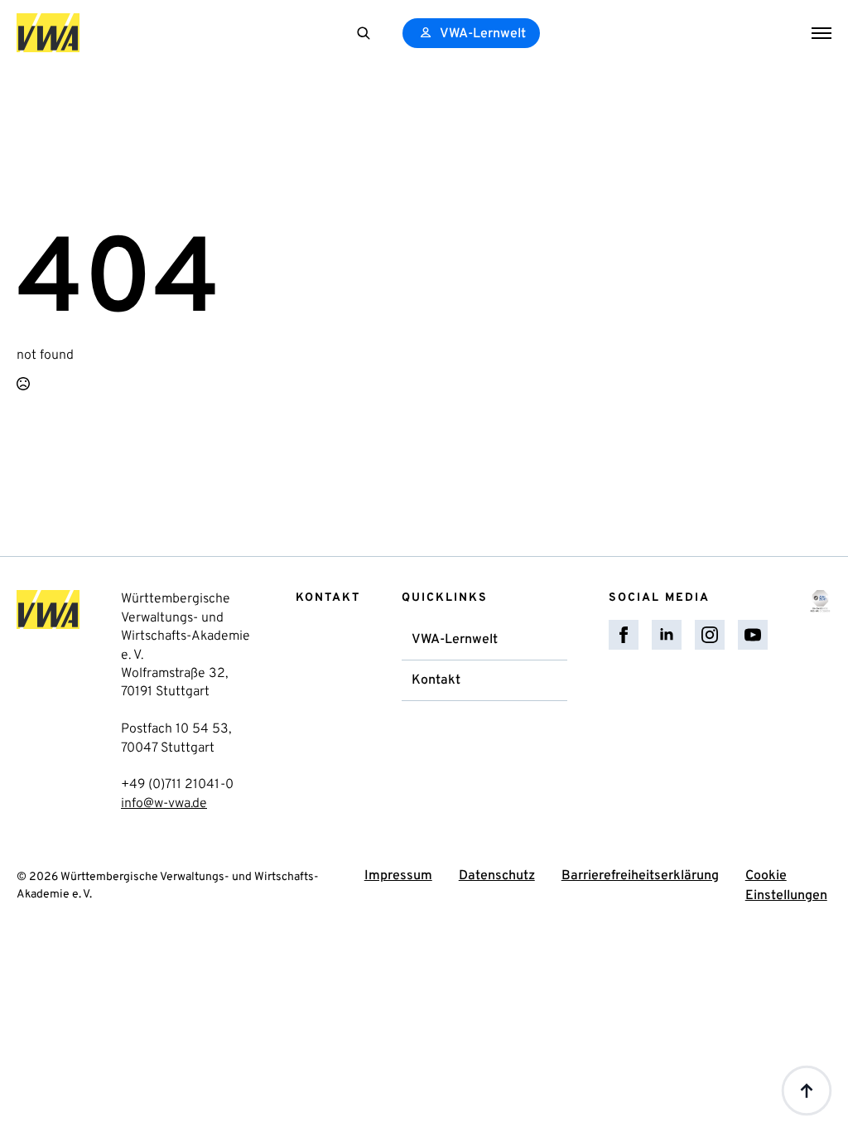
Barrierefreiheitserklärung (640, 876)
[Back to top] (806, 1090)
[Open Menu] (821, 33)
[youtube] (753, 635)
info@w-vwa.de (164, 804)
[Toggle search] (363, 33)
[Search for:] (363, 33)
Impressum (398, 876)
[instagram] (710, 635)
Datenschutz (497, 876)
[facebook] (623, 635)
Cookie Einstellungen (786, 886)
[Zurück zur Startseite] (48, 32)
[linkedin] (667, 635)
